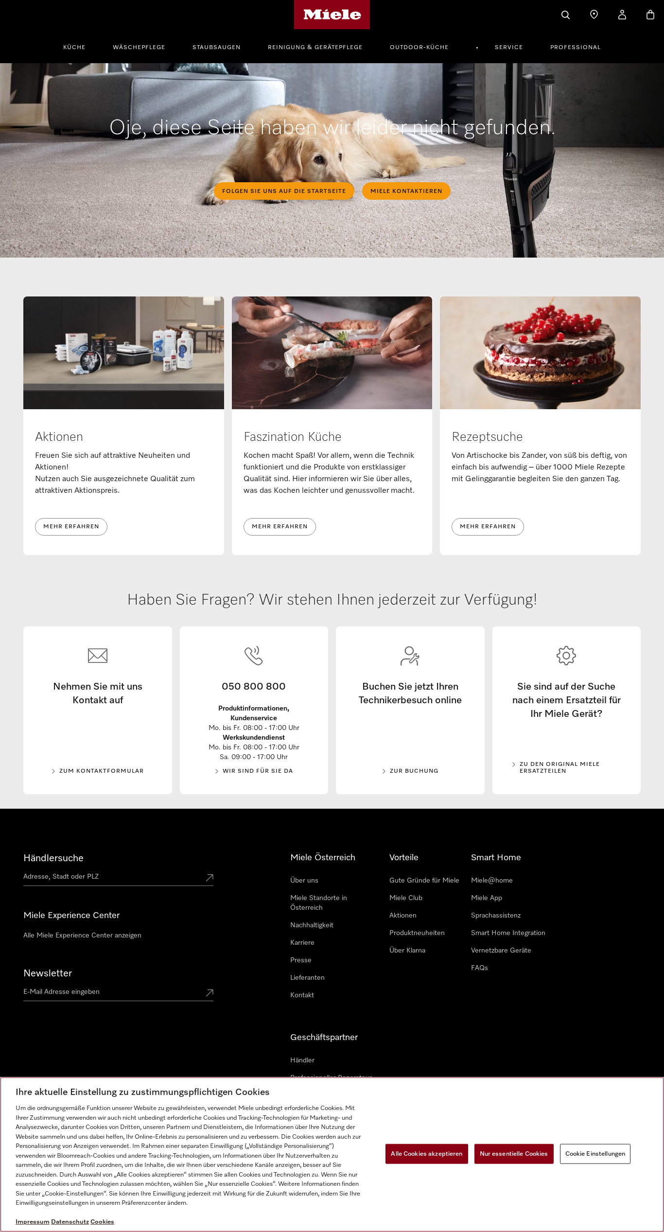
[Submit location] (209, 879)
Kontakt (302, 995)
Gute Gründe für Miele (424, 880)
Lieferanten (307, 977)
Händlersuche (53, 858)
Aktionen (403, 915)
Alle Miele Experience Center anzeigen (82, 935)
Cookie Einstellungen (595, 1153)
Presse (301, 960)
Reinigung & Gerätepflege (315, 48)
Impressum (33, 1222)
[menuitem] (79, 46)
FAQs (479, 968)
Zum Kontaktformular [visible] (101, 771)
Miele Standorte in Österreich (318, 903)
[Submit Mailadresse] (209, 994)
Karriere (302, 942)
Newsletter (47, 973)
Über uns (304, 880)
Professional (575, 48)
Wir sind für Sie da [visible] (258, 771)
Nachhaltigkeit (311, 925)
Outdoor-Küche (419, 48)
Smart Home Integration (508, 933)
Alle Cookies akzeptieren (426, 1153)
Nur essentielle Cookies (514, 1153)
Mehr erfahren (71, 527)
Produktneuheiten (417, 933)
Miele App (486, 898)
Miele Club (405, 898)
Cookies (102, 1222)
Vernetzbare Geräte (501, 950)
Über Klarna (407, 950)
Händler (302, 1060)
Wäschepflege (139, 48)
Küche (74, 48)
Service (509, 48)
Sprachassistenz (496, 915)
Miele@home (492, 880)
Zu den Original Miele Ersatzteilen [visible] (560, 768)
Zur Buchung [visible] (414, 771)
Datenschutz (70, 1222)
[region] (332, 1154)
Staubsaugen (216, 48)
